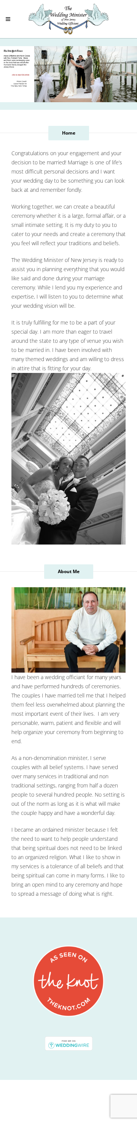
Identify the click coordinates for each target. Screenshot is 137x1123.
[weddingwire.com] (68, 1042)
